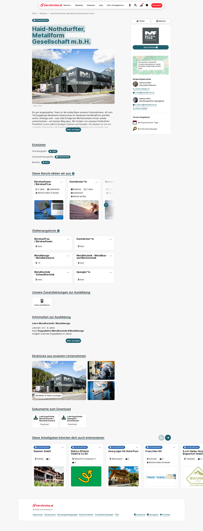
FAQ (117, 514)
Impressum (38, 514)
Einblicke (79, 5)
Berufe (67, 5)
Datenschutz (50, 514)
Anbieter (91, 5)
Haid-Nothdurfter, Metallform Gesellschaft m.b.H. (72, 13)
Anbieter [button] (43, 13)
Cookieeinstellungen (104, 514)
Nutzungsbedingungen (67, 514)
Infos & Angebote (115, 5)
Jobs (101, 5)
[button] (130, 5)
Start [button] (34, 13)
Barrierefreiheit (86, 514)
